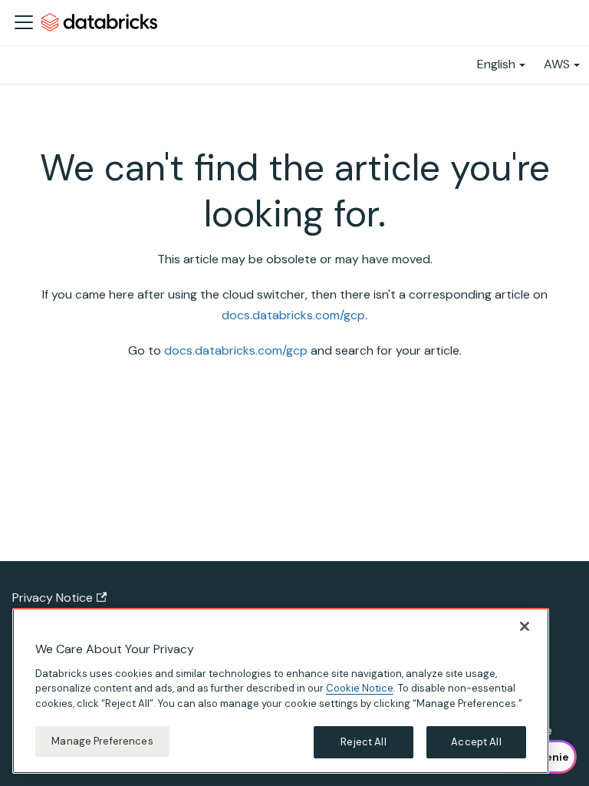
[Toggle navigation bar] (23, 22)
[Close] (524, 626)
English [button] (496, 64)
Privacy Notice (52, 598)
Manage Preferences (102, 741)
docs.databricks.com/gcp (293, 315)
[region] (280, 691)
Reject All (363, 741)
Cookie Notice (359, 688)
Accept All (476, 741)
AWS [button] (557, 64)
